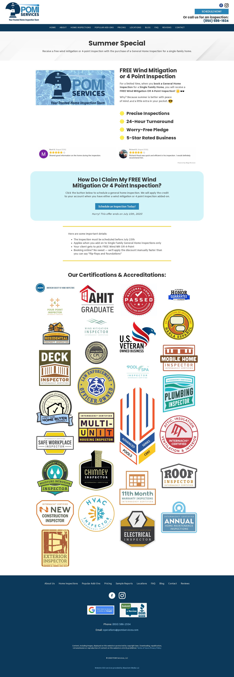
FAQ (156, 27)
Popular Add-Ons (91, 583)
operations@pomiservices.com (120, 630)
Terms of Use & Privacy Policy (149, 648)
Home (52, 27)
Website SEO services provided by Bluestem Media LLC (117, 668)
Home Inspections (81, 27)
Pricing (122, 27)
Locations (135, 27)
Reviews (166, 27)
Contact (180, 27)
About (63, 27)
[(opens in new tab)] (100, 610)
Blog (148, 27)
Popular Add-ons (104, 27)
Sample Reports (124, 583)
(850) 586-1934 (121, 624)
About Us (50, 583)
